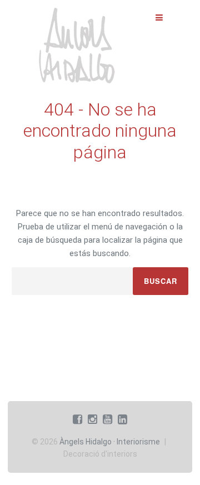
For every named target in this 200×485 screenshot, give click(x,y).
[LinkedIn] (122, 419)
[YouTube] (107, 419)
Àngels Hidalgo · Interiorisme (109, 441)
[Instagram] (92, 419)
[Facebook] (77, 419)
